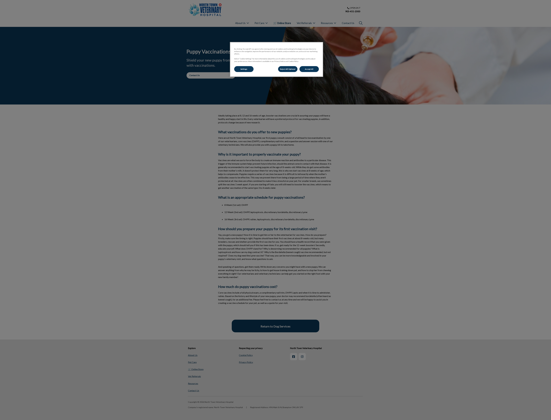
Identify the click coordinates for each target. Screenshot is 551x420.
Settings (243, 69)
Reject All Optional (287, 69)
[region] (276, 59)
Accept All (309, 69)
